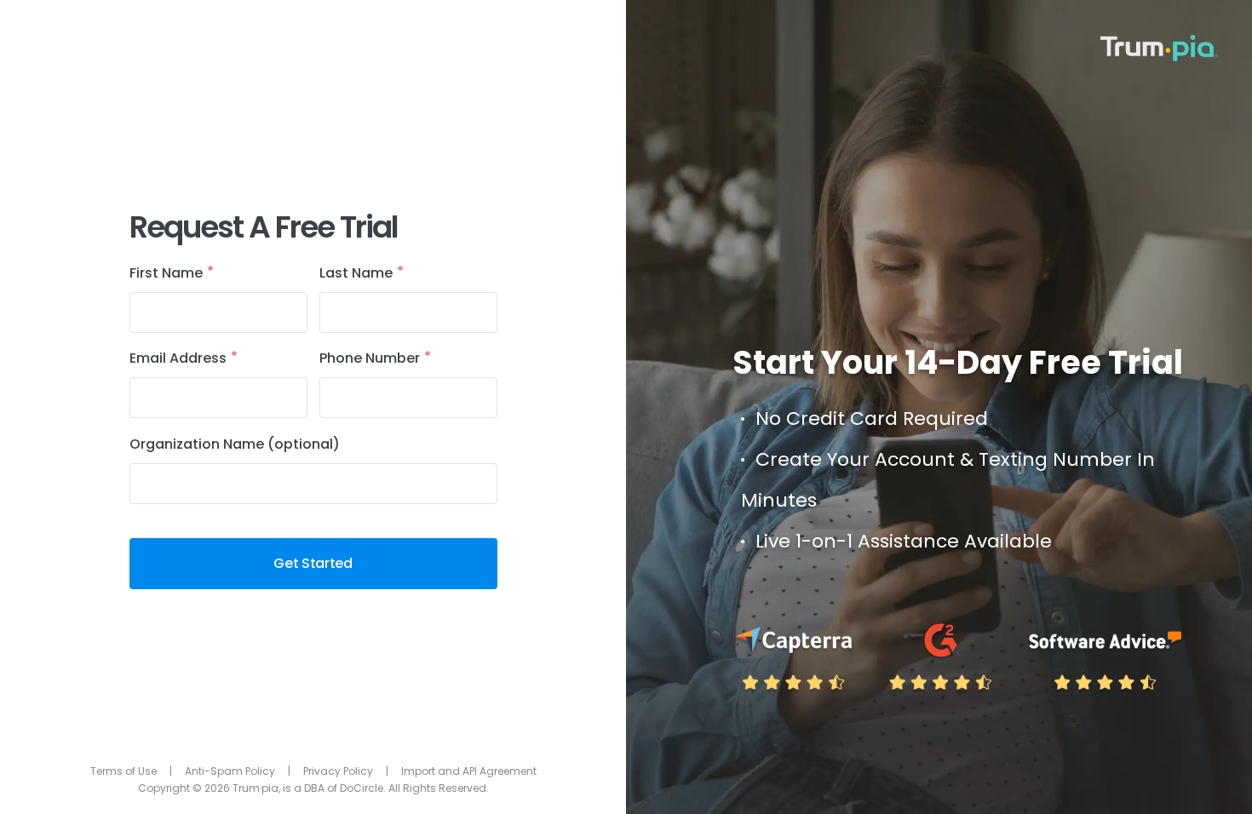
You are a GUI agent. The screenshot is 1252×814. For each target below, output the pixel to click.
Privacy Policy (338, 771)
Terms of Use (123, 771)
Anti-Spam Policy (230, 771)
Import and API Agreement (469, 771)
